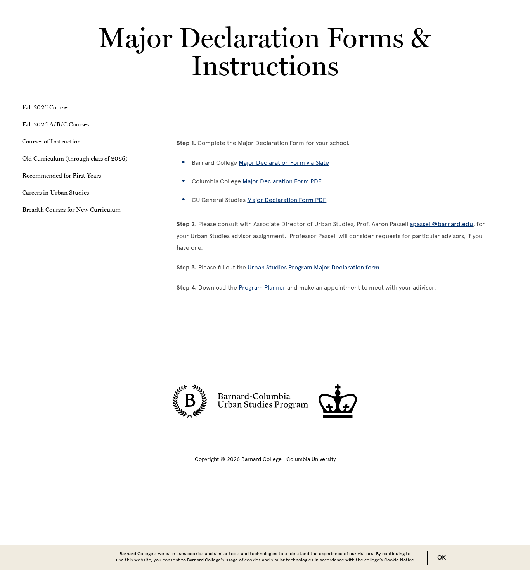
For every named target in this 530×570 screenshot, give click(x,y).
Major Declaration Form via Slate (284, 162)
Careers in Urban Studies (55, 192)
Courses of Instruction (51, 141)
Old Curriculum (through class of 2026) (75, 158)
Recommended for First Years (61, 175)
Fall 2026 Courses (45, 107)
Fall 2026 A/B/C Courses (55, 124)
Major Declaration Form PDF (282, 181)
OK (441, 557)
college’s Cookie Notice (389, 560)
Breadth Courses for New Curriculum (71, 209)
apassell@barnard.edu (441, 224)
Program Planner (262, 287)
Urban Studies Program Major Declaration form (313, 267)
